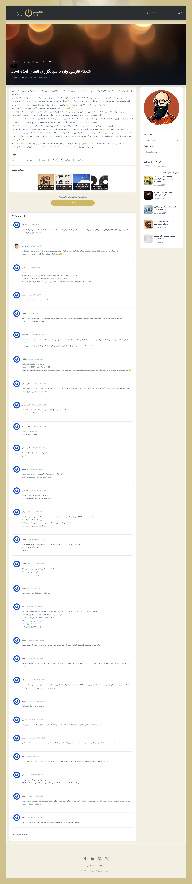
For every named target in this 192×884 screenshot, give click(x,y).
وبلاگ (50, 61)
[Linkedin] (92, 859)
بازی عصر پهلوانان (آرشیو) (159, 166)
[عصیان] (28, 12)
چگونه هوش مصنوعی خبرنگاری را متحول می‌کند (165, 208)
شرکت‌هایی (88, 115)
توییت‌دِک (27, 104)
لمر (61, 160)
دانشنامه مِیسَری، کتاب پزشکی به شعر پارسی (165, 237)
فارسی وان (45, 160)
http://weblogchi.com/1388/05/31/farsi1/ (37, 498)
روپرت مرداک (28, 160)
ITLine (24, 225)
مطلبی (119, 90)
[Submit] (178, 13)
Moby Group (72, 108)
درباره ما (86, 143)
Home (12, 61)
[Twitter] (107, 859)
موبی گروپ (68, 160)
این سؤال (69, 101)
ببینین (66, 111)
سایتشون (102, 97)
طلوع (125, 118)
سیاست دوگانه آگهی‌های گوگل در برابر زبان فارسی (165, 222)
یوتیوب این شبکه (125, 132)
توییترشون (44, 97)
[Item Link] (148, 180)
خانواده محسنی (104, 129)
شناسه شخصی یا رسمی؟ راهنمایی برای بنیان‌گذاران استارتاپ (163, 179)
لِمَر (107, 125)
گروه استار (21, 143)
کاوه (23, 295)
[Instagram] (100, 859)
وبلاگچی (25, 490)
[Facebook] (85, 859)
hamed (25, 335)
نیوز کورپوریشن (66, 146)
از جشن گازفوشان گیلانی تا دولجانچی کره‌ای (164, 193)
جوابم (29, 101)
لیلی (23, 796)
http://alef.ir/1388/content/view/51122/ (36, 367)
